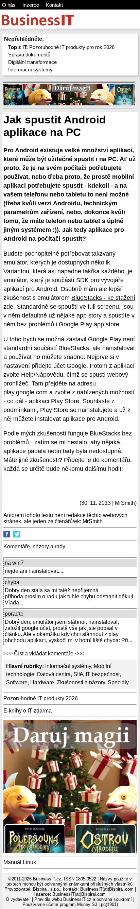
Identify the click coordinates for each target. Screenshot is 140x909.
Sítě (78, 674)
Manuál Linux (19, 862)
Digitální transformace (32, 62)
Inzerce (30, 5)
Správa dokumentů (29, 54)
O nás (9, 5)
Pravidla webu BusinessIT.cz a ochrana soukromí (83, 899)
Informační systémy (30, 69)
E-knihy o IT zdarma (27, 711)
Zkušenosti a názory (81, 682)
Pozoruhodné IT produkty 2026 (40, 698)
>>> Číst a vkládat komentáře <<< (43, 653)
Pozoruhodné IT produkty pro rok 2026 (61, 47)
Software (17, 682)
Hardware (42, 682)
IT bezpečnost (103, 674)
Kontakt (54, 5)
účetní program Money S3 (71, 904)
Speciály (118, 682)
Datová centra (54, 674)
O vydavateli (18, 899)
